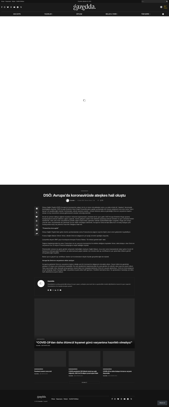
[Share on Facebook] (36, 208)
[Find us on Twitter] (21, 7)
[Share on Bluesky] (36, 217)
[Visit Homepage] (84, 7)
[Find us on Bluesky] (8, 7)
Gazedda (72, 200)
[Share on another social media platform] (36, 234)
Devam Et (84, 382)
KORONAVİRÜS (41, 339)
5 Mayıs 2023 (44, 373)
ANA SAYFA (17, 14)
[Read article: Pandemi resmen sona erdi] (50, 359)
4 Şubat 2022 (80, 200)
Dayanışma (8, 1)
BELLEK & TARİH (111, 14)
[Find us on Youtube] (14, 7)
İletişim (13, 1)
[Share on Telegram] (36, 229)
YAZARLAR (48, 14)
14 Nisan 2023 (113, 375)
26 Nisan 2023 (79, 375)
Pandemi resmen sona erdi (42, 371)
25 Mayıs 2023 (46, 345)
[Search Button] (166, 1)
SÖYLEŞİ (79, 14)
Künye (2, 1)
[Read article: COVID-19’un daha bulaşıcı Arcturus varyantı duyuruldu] (119, 359)
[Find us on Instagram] (4, 7)
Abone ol (162, 403)
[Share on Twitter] (36, 213)
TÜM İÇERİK (145, 14)
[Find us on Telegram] (17, 7)
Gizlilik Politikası (20, 1)
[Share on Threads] (36, 221)
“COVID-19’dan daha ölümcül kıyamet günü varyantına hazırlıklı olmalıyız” (84, 342)
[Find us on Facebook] (1, 7)
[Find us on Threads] (11, 7)
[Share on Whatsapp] (36, 225)
